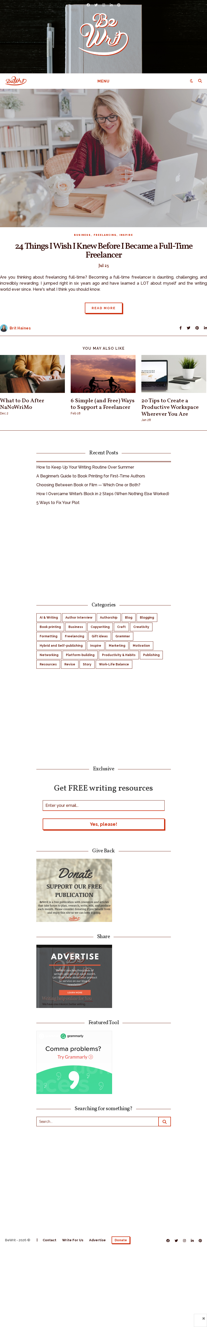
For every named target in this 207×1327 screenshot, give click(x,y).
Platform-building (80, 655)
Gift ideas (100, 636)
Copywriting (100, 627)
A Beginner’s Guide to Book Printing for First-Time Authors (90, 476)
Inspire (126, 235)
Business (82, 235)
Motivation (141, 645)
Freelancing (105, 235)
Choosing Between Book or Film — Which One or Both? (88, 484)
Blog (128, 617)
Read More (104, 308)
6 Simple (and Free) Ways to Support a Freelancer (103, 404)
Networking (49, 655)
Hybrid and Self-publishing (61, 645)
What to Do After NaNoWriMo (22, 404)
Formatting (48, 636)
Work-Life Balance (114, 664)
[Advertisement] (103, 552)
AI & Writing (49, 617)
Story (87, 664)
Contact (49, 1240)
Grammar (122, 636)
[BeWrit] (103, 34)
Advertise (97, 1240)
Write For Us (72, 1240)
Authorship (108, 617)
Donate (121, 1240)
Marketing (117, 645)
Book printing (50, 627)
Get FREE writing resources (103, 788)
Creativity (141, 627)
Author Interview (78, 617)
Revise (69, 664)
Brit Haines (20, 328)
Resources (48, 664)
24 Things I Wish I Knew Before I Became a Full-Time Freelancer (103, 250)
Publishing (151, 655)
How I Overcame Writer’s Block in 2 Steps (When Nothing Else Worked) (102, 493)
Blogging (147, 617)
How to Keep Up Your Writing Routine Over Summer (85, 467)
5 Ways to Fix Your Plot (58, 502)
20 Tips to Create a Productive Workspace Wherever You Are (170, 407)
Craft (121, 627)
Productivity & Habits (119, 655)
